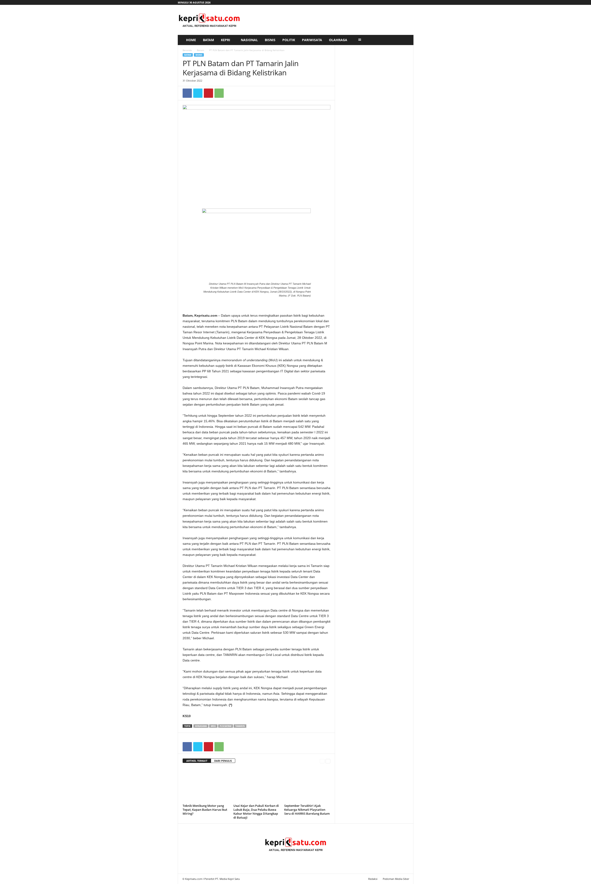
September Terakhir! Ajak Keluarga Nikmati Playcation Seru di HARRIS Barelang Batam (307, 810)
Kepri (225, 40)
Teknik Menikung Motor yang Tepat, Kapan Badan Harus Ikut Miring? (205, 810)
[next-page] (328, 761)
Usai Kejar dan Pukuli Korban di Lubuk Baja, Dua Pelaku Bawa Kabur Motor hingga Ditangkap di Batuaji (256, 812)
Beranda (187, 50)
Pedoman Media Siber (396, 879)
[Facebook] (187, 93)
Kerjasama (201, 726)
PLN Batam (225, 726)
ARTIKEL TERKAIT (196, 760)
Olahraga (338, 40)
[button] (406, 40)
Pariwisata (312, 40)
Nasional (249, 40)
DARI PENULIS (223, 760)
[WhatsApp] (219, 93)
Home (191, 40)
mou (213, 726)
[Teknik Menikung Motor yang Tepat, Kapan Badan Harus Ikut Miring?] (206, 785)
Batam (208, 40)
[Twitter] (197, 93)
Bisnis (270, 40)
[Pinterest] (208, 93)
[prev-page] (322, 761)
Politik (288, 40)
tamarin (240, 726)
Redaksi (372, 879)
